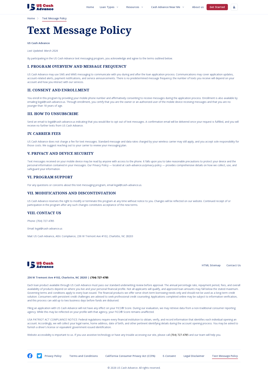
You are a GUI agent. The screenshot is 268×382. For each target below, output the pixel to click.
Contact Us (233, 265)
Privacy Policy (53, 356)
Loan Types (107, 7)
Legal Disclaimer (194, 356)
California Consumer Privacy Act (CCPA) (130, 356)
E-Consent (169, 356)
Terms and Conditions (83, 356)
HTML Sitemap (211, 265)
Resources (132, 7)
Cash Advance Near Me (165, 7)
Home (90, 7)
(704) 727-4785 (99, 277)
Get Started (217, 7)
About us (198, 7)
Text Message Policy (225, 356)
